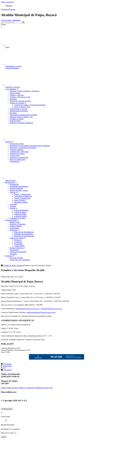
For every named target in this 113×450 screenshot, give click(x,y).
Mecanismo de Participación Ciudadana (23, 115)
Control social (14, 155)
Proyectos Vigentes (16, 258)
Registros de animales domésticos (21, 123)
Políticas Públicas (16, 226)
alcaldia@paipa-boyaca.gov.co (51, 309)
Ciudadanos (19, 265)
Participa (8, 142)
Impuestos (13, 99)
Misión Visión (15, 222)
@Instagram (7, 366)
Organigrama (14, 228)
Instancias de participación (19, 157)
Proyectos (8, 256)
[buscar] (23, 22)
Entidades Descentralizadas (23, 234)
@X (4, 368)
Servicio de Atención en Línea (20, 101)
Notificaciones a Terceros (18, 109)
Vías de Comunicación (22, 198)
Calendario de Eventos (17, 218)
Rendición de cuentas (17, 154)
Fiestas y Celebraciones (22, 194)
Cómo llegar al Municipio (23, 196)
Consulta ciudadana (16, 150)
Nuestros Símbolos (16, 188)
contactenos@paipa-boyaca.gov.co (27, 309)
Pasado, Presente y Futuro (19, 190)
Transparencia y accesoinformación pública (13, 67)
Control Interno (19, 246)
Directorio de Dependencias (24, 232)
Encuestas (13, 113)
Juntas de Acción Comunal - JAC (21, 117)
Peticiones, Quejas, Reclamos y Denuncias (24, 91)
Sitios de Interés (19, 200)
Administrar (16, 20)
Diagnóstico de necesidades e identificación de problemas (30, 146)
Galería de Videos (20, 214)
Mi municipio (10, 182)
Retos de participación (17, 159)
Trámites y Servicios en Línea (20, 97)
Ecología (13, 206)
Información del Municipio (19, 186)
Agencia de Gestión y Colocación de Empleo (30, 105)
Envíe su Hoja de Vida (22, 107)
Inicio (7, 47)
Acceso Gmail (6, 20)
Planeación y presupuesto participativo (23, 148)
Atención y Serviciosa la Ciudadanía (12, 88)
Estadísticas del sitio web (44, 388)
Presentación (14, 184)
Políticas (4, 388)
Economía (13, 204)
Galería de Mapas (20, 212)
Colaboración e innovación (19, 152)
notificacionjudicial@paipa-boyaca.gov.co (41, 312)
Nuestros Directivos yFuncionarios (17, 249)
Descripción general (17, 144)
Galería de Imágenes (21, 210)
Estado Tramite (15, 93)
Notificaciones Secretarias (19, 111)
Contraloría (18, 242)
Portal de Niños (15, 121)
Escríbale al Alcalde (17, 119)
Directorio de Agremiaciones (24, 236)
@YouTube (7, 370)
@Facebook (7, 364)
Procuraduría (18, 244)
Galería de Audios (20, 216)
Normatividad (14, 161)
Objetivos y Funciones (17, 224)
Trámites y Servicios (17, 95)
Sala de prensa (10, 180)
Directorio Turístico (21, 202)
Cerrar (4, 437)
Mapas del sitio (12, 388)
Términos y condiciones (26, 388)
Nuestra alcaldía (10, 220)
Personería (17, 240)
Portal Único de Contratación (20, 260)
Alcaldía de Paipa (9, 265)
